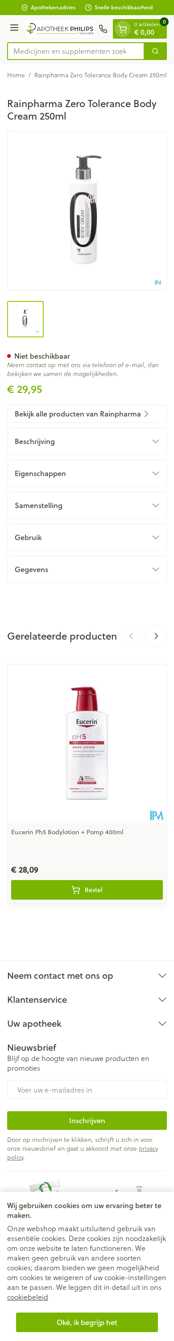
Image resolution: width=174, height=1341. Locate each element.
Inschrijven (87, 1120)
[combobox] (76, 51)
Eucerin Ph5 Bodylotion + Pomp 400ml (67, 832)
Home (16, 75)
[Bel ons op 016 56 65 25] (103, 28)
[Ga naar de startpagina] (60, 28)
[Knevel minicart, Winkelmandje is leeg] (123, 29)
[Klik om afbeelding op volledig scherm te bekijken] (87, 211)
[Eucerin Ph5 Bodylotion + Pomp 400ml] (87, 744)
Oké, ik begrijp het (87, 1322)
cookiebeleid (27, 1297)
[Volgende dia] (156, 636)
